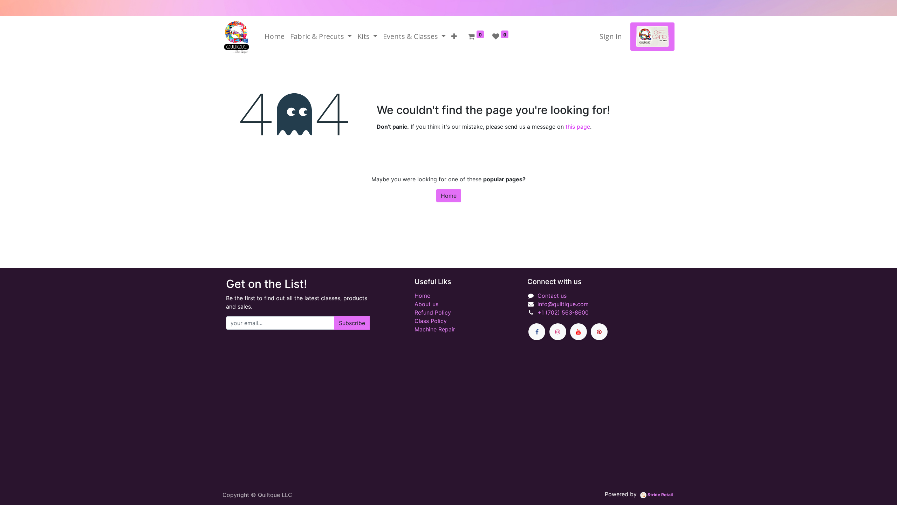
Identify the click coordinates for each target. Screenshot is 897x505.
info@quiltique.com (563, 304)
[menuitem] (274, 36)
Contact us (552, 295)
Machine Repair (435, 329)
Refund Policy (433, 312)
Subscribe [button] (352, 322)
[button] (454, 36)
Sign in (611, 36)
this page (578, 126)
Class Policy (431, 320)
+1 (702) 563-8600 (563, 312)
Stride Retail (659, 494)
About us (426, 304)
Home (449, 195)
